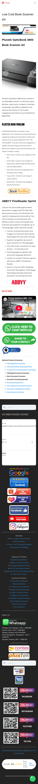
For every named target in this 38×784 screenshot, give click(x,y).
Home (4, 750)
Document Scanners (19, 581)
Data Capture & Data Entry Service (19, 386)
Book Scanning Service (15, 382)
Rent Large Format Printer (19, 539)
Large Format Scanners (19, 590)
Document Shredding (19, 547)
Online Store (13, 750)
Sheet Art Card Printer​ (19, 563)
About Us (32, 750)
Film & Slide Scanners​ (19, 601)
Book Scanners (19, 584)
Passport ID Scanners (19, 595)
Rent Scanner (19, 541)
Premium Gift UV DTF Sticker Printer (19, 571)
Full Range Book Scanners (16, 363)
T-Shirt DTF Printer (19, 574)
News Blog (23, 750)
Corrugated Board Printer (19, 566)
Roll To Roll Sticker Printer (19, 568)
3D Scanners (19, 607)
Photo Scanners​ (19, 604)
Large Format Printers (19, 592)
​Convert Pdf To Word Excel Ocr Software (21, 370)
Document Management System (18, 389)
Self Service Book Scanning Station (19, 367)
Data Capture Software (15, 392)
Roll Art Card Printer (19, 560)
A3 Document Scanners (19, 587)
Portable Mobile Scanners (19, 598)
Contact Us (19, 753)
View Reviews (31, 764)
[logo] (5, 3)
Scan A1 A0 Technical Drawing (19, 544)
